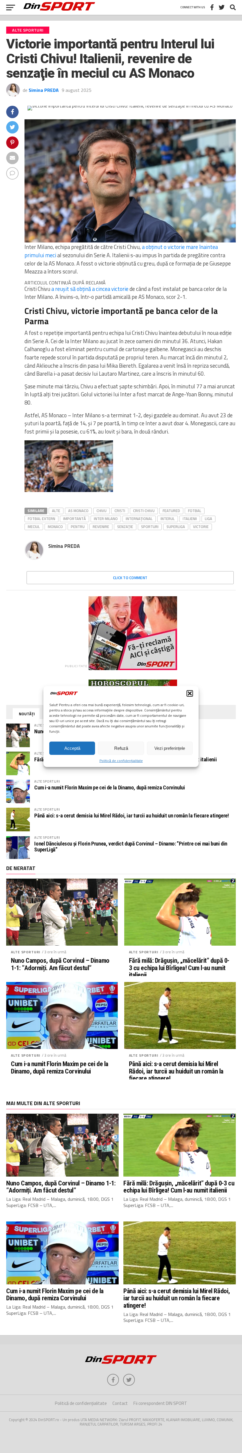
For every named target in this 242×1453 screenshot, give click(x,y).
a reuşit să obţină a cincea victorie (89, 289)
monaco (55, 527)
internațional (139, 519)
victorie (201, 527)
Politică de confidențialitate (121, 760)
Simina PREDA (44, 90)
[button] (190, 693)
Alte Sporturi (25, 952)
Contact (120, 1403)
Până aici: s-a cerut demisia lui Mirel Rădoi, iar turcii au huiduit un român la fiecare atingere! (131, 815)
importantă (74, 519)
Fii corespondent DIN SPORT (160, 1403)
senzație (125, 527)
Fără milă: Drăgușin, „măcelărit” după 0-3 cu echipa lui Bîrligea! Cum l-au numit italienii (179, 968)
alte (56, 511)
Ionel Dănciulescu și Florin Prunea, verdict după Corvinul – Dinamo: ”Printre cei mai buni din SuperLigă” (130, 846)
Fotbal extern (41, 519)
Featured (171, 511)
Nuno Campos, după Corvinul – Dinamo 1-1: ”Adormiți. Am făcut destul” (60, 964)
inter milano (106, 519)
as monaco (78, 511)
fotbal (194, 511)
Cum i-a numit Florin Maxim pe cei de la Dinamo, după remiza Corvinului (109, 787)
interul (168, 519)
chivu (102, 511)
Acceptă (72, 748)
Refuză (121, 748)
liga (208, 519)
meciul (34, 527)
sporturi (149, 527)
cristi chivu (144, 511)
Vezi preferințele (169, 748)
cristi (120, 511)
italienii (190, 519)
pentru (78, 527)
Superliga (175, 527)
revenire (101, 527)
